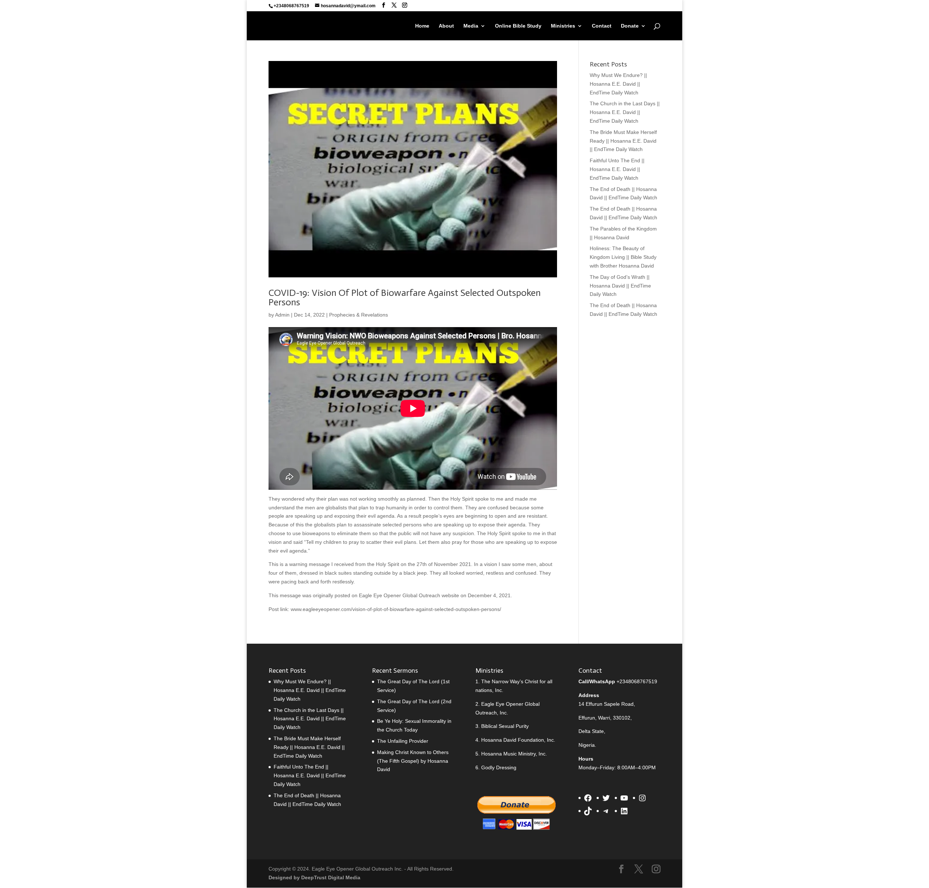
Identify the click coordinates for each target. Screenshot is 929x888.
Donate (630, 26)
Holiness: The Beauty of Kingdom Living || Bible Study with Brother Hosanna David (623, 257)
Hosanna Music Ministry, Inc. (514, 754)
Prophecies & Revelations (358, 315)
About (446, 26)
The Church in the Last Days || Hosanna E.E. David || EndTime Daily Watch (625, 112)
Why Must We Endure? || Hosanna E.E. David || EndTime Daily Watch (618, 83)
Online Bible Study (518, 26)
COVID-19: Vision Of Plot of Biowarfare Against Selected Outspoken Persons (405, 297)
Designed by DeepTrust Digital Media (314, 877)
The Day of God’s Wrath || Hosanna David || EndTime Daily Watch (620, 285)
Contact (601, 26)
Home (422, 26)
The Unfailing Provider (402, 741)
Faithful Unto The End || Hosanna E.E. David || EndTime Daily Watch (617, 169)
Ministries (563, 26)
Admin (282, 315)
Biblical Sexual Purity (505, 726)
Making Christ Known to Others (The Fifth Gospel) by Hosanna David (413, 761)
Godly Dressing (498, 767)
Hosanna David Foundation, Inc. (518, 740)
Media (470, 26)
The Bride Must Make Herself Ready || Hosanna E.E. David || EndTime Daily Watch (623, 140)
